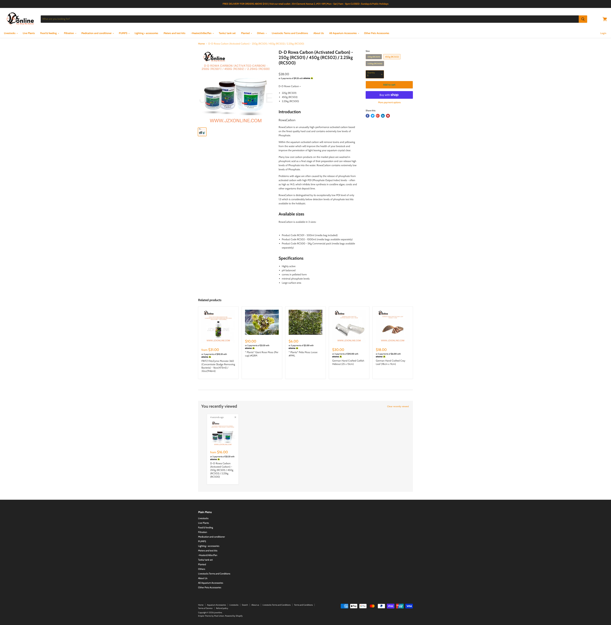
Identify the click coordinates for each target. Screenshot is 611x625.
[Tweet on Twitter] (373, 116)
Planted (245, 33)
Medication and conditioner (96, 33)
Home (201, 43)
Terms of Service (205, 608)
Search (245, 605)
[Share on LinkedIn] (383, 116)
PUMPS (123, 33)
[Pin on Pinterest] (388, 116)
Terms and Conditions (303, 605)
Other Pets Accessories (376, 33)
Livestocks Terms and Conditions (290, 33)
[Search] (583, 19)
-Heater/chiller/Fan (201, 33)
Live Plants (29, 33)
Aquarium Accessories (216, 605)
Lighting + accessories (146, 33)
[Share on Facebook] (367, 116)
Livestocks (10, 33)
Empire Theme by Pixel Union (211, 616)
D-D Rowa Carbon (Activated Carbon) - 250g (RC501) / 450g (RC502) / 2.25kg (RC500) (221, 470)
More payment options (389, 102)
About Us (318, 33)
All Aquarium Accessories (343, 33)
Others (261, 33)
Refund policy (222, 608)
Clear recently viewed (398, 406)
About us (255, 605)
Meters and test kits (174, 33)
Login (603, 33)
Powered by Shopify (234, 616)
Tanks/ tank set (227, 33)
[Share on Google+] (378, 116)
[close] (235, 417)
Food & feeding (48, 33)
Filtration (69, 33)
